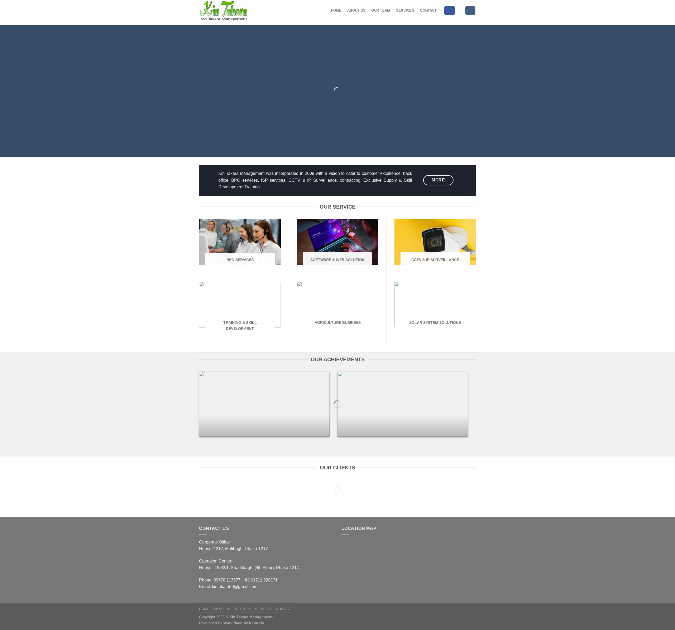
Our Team (380, 10)
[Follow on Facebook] (449, 10)
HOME (336, 10)
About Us (356, 10)
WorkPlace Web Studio (243, 623)
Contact (428, 10)
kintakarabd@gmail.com (234, 586)
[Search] (470, 10)
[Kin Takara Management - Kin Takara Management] (225, 10)
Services (405, 10)
